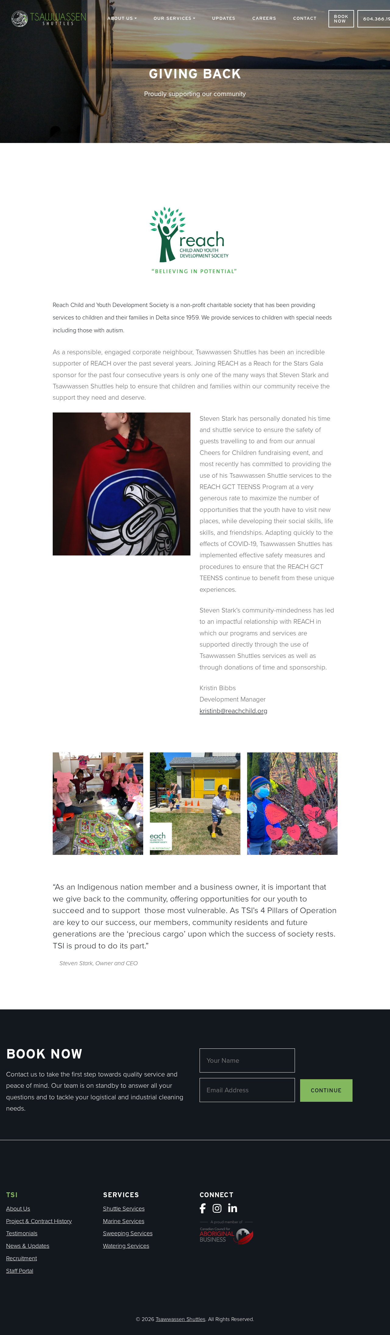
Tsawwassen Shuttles (52, 19)
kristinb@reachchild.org (234, 710)
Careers (264, 18)
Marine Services (123, 1221)
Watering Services (126, 1245)
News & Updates (27, 1245)
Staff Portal (19, 1270)
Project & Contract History (39, 1221)
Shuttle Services (124, 1208)
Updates (224, 18)
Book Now (341, 18)
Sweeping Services (128, 1233)
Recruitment (21, 1258)
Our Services (173, 18)
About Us (120, 18)
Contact (305, 18)
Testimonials (21, 1233)
